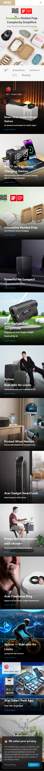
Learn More (10, 129)
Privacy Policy (10, 765)
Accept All (33, 765)
